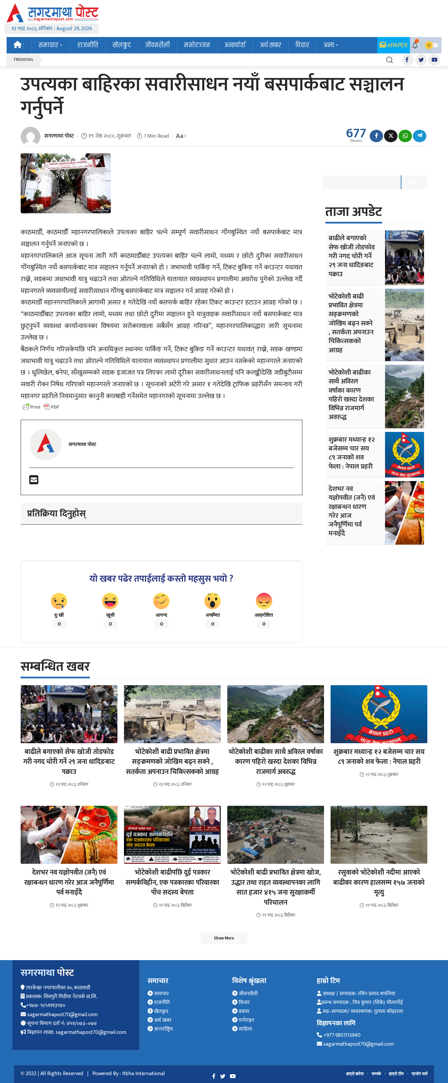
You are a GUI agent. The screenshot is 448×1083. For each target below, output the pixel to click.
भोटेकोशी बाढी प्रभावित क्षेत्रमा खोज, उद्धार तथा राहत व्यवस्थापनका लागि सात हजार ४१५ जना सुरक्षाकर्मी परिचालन (276, 887)
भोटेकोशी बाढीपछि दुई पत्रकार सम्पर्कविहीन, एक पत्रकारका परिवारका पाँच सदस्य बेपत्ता (172, 882)
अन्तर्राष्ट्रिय (163, 1029)
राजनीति (161, 1002)
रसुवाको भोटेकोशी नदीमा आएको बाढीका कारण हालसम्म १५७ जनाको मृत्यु (379, 882)
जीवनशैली (247, 993)
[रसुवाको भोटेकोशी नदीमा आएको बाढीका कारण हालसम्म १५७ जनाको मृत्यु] (379, 835)
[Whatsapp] (405, 136)
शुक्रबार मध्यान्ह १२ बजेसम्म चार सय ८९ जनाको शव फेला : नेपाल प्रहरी (352, 453)
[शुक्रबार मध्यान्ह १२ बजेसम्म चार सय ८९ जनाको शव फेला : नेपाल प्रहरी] (404, 454)
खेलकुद (160, 1011)
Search (414, 182)
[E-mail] (33, 482)
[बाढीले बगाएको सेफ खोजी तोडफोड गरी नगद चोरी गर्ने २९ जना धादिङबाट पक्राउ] (404, 257)
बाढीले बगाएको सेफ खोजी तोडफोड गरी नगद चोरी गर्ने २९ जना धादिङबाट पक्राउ (352, 256)
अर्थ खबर (162, 1020)
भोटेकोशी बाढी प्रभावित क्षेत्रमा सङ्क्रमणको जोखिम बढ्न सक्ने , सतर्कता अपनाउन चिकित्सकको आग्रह (351, 323)
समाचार (161, 993)
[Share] (376, 136)
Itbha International (143, 1073)
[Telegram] (419, 136)
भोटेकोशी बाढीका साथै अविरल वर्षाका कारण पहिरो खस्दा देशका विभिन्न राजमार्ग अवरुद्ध (351, 395)
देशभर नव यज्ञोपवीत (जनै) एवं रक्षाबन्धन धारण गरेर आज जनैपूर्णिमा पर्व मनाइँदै (352, 511)
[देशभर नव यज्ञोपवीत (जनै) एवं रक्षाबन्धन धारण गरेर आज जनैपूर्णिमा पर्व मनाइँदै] (404, 513)
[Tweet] (390, 136)
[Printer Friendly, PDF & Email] (41, 407)
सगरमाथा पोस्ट (59, 136)
